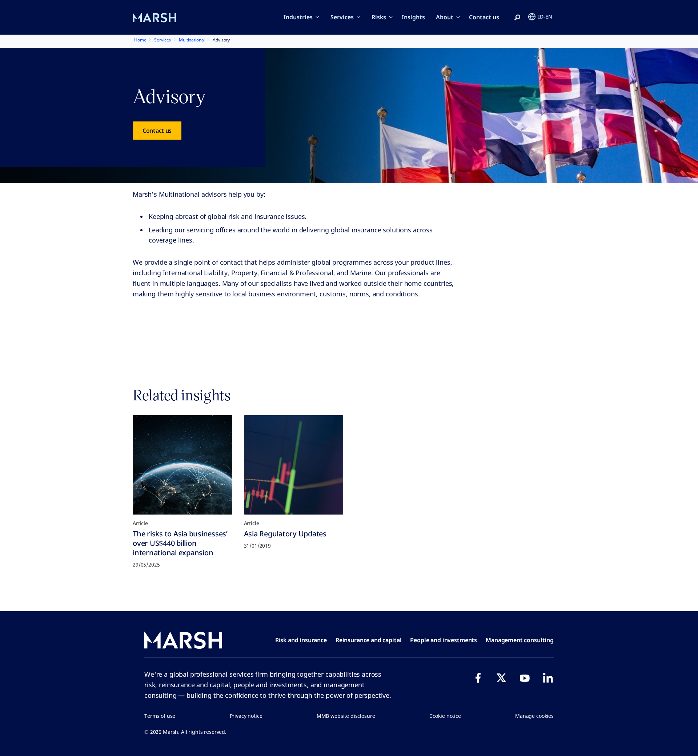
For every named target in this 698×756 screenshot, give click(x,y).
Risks (379, 17)
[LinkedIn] (548, 678)
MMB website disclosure (346, 715)
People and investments (443, 640)
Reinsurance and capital (369, 640)
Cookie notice (445, 715)
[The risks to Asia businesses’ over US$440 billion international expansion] (182, 465)
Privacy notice (246, 715)
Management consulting (520, 640)
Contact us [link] (157, 131)
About (444, 17)
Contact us (484, 17)
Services (342, 17)
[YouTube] (524, 678)
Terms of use (159, 715)
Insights (413, 17)
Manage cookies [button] (534, 715)
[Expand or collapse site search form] (517, 18)
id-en (545, 16)
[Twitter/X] (501, 678)
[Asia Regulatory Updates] (294, 465)
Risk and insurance (301, 640)
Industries (298, 17)
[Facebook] (478, 678)
